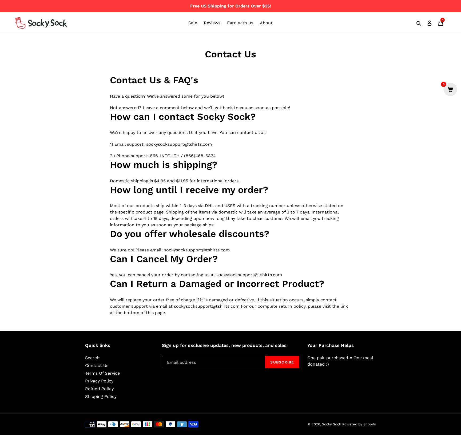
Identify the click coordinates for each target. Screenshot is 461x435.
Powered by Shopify (359, 424)
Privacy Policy (99, 380)
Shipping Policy (101, 396)
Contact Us (96, 365)
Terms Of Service (102, 373)
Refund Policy (99, 388)
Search (92, 357)
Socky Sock (331, 424)
